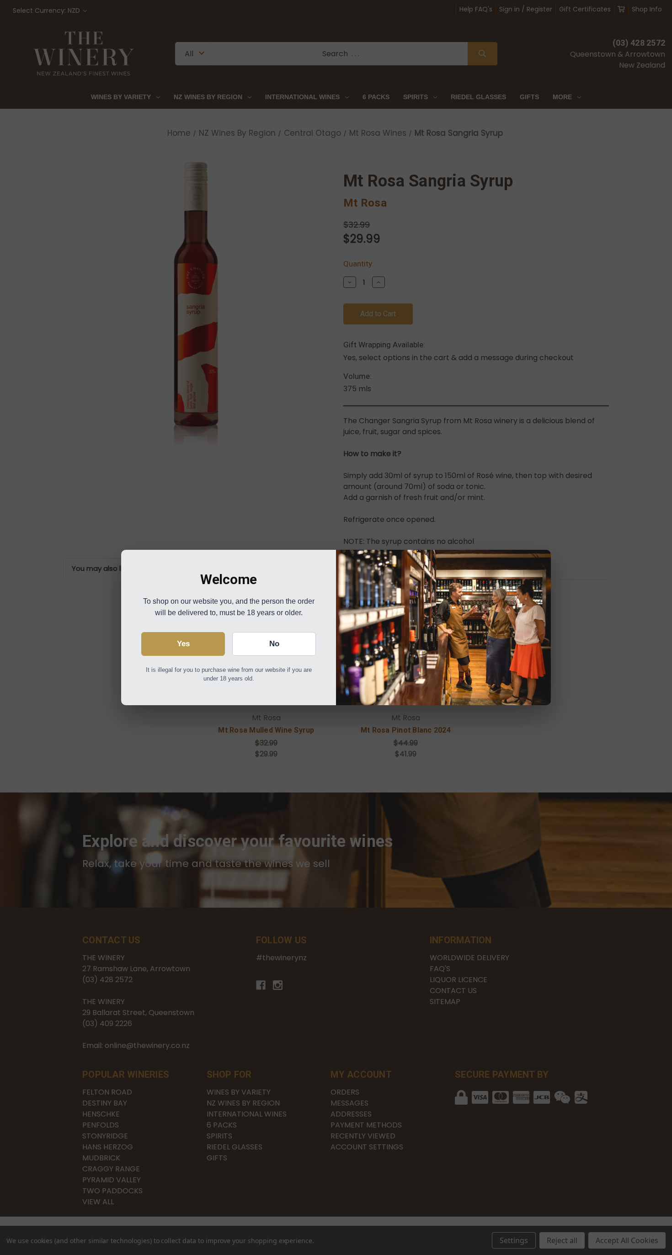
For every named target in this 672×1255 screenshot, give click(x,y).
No (274, 643)
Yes (183, 643)
